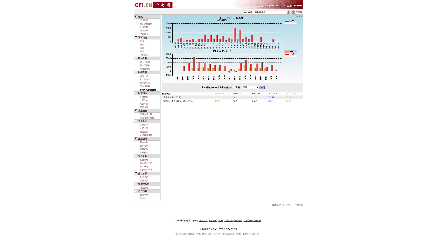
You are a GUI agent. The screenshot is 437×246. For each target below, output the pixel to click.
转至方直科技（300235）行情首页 (287, 205)
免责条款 (203, 220)
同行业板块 (145, 62)
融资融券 (144, 132)
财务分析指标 (146, 24)
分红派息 (144, 177)
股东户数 (144, 149)
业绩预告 (144, 27)
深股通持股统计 (147, 118)
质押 (142, 51)
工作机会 (257, 220)
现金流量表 (145, 86)
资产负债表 (145, 79)
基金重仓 (144, 166)
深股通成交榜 (146, 114)
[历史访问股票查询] (289, 12)
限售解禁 (144, 152)
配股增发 (144, 180)
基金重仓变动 (146, 170)
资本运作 (144, 107)
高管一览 (144, 103)
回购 (142, 48)
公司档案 (144, 97)
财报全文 (144, 195)
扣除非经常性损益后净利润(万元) (178, 101)
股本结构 (144, 142)
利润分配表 (145, 83)
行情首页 (144, 20)
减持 (142, 44)
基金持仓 (144, 160)
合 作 (220, 220)
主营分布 (144, 100)
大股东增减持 (146, 135)
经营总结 (144, 188)
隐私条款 (238, 220)
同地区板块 (145, 65)
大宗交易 (144, 128)
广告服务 (228, 220)
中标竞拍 (144, 55)
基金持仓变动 (146, 163)
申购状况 (144, 34)
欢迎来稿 (213, 220)
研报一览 (144, 76)
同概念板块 (145, 69)
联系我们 (248, 220)
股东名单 (144, 146)
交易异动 (144, 125)
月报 (142, 41)
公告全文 (144, 198)
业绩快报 (144, 30)
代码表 (299, 12)
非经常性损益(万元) (172, 97)
